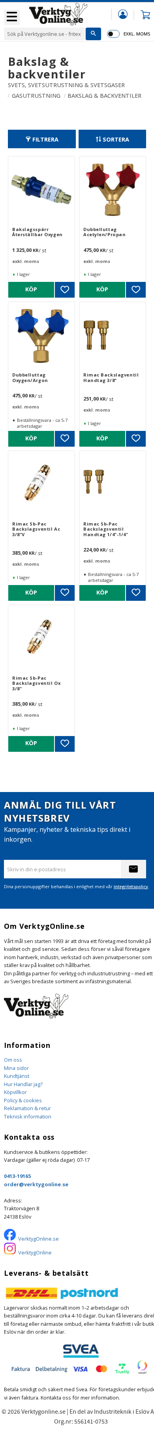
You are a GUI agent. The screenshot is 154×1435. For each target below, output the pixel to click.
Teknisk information (27, 1116)
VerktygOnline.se (38, 1238)
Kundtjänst (16, 1075)
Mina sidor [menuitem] (123, 14)
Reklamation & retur (27, 1108)
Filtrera (45, 139)
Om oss (13, 1059)
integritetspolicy (131, 886)
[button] (12, 17)
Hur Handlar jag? (23, 1084)
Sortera (116, 139)
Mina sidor (16, 1068)
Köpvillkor (15, 1092)
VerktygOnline (35, 1252)
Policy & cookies (23, 1100)
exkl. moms (137, 34)
